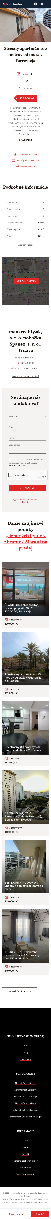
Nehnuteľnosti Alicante (25, 1083)
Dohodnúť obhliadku (28, 154)
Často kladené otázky (25, 1174)
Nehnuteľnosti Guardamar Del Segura (25, 1116)
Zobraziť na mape (26, 281)
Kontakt (25, 1154)
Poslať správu (16, 1214)
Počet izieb (12, 216)
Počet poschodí (14, 209)
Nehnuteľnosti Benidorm (25, 1090)
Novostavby (25, 1059)
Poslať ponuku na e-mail (28, 160)
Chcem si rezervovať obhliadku (28, 500)
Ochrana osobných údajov (25, 1161)
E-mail (11, 427)
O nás (25, 1140)
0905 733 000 (27, 363)
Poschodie (12, 202)
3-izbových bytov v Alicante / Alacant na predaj (25, 542)
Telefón (12, 438)
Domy (25, 1052)
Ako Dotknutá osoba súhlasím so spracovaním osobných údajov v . (26, 462)
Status (9, 236)
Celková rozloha (14, 222)
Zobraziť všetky (25, 245)
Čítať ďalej (25, 140)
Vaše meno (14, 416)
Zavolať (40, 1214)
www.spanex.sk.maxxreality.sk (25, 376)
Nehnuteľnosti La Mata (25, 1103)
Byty (25, 1045)
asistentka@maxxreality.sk (27, 368)
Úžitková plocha (14, 229)
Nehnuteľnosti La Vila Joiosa (25, 1110)
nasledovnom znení (18, 465)
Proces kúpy (25, 1167)
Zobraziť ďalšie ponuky (19, 991)
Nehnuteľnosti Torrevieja (25, 1096)
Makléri (25, 1147)
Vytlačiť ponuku (28, 166)
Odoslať (29, 488)
